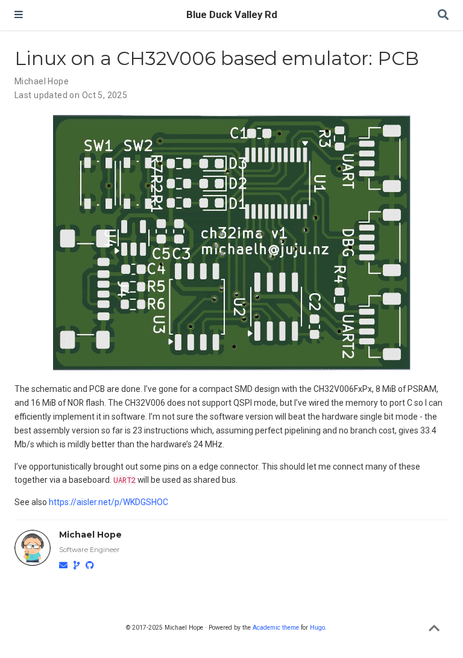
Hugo (317, 628)
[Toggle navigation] (18, 15)
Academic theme (276, 628)
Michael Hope (41, 81)
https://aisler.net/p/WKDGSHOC (108, 502)
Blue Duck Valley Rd (231, 14)
